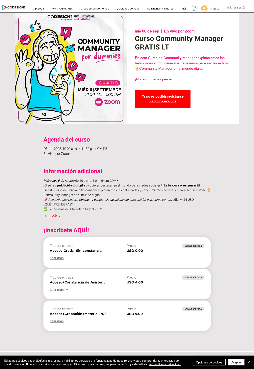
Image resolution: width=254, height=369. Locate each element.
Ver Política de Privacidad (165, 364)
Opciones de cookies (209, 362)
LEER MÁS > (51, 216)
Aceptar (236, 362)
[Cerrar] (249, 362)
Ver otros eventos (162, 101)
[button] (195, 8)
